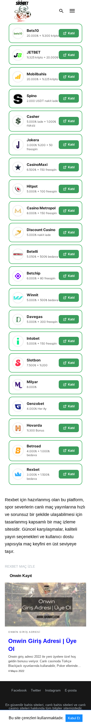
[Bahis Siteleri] (22, 11)
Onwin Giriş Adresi (24, 632)
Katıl (71, 33)
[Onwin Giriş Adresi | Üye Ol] (45, 605)
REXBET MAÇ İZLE (20, 566)
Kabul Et (74, 718)
